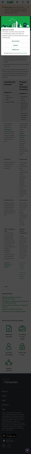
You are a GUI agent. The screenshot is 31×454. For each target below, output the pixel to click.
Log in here (23, 53)
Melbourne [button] (15, 49)
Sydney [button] (15, 45)
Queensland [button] (15, 41)
